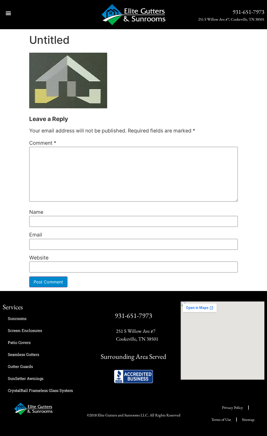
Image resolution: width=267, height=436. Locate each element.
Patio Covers (19, 342)
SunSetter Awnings (25, 378)
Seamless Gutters (23, 354)
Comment (42, 143)
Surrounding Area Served (133, 356)
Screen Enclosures (25, 330)
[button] (8, 13)
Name (36, 212)
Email (35, 235)
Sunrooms (17, 318)
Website (38, 258)
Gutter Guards (20, 366)
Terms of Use (221, 419)
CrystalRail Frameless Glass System (40, 390)
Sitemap (248, 419)
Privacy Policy (232, 407)
